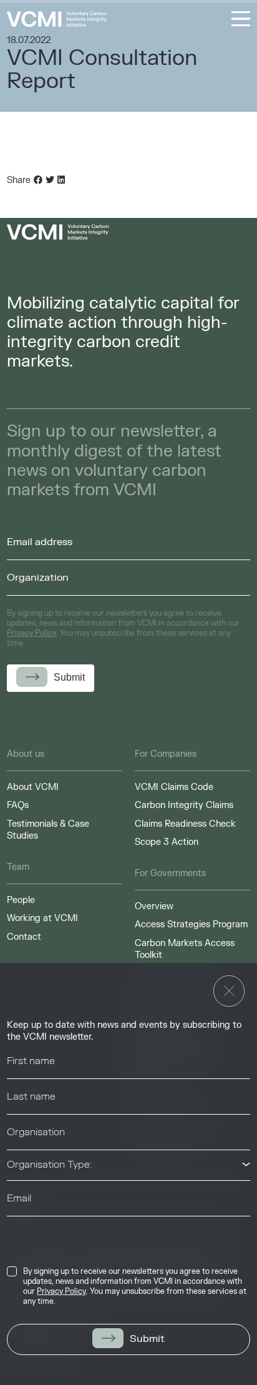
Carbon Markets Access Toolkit (185, 949)
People (21, 900)
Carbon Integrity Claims (184, 805)
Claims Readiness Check (185, 824)
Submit (147, 1339)
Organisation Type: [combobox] (49, 1164)
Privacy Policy (61, 1291)
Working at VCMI (42, 918)
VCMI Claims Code (174, 787)
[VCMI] (57, 19)
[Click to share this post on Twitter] (50, 180)
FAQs (18, 805)
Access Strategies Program (191, 924)
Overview (154, 906)
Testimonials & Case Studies (48, 830)
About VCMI (33, 787)
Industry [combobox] (25, 1231)
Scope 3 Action (166, 842)
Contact (24, 937)
